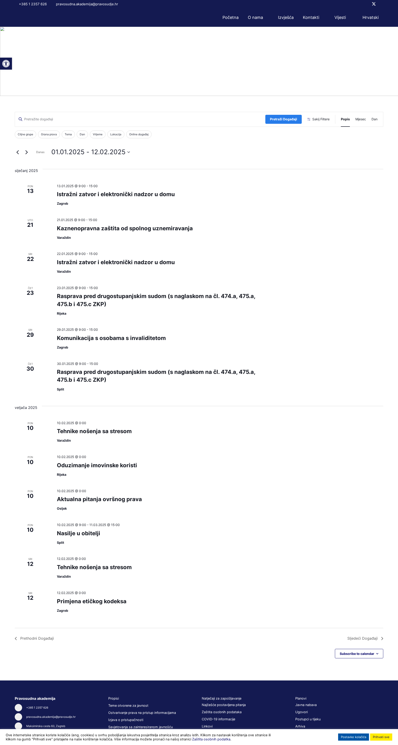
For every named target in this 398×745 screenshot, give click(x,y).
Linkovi (207, 726)
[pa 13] (34, 18)
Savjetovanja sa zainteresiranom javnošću (140, 727)
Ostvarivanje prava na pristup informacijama (142, 713)
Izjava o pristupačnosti (125, 720)
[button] (266, 17)
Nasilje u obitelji (78, 533)
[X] (374, 4)
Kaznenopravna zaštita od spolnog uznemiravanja (125, 228)
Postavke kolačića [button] (353, 737)
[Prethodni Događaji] (17, 152)
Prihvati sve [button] (381, 737)
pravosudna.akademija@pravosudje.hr (51, 716)
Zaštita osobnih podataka (222, 712)
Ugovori (301, 712)
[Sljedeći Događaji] (26, 152)
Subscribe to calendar (357, 654)
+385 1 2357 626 (37, 707)
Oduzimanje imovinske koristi (97, 465)
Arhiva (300, 726)
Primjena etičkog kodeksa (91, 601)
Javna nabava (306, 705)
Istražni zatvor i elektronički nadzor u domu (116, 194)
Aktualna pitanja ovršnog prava (99, 499)
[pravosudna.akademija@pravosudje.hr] (20, 717)
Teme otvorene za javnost (128, 705)
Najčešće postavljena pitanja (224, 705)
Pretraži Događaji (283, 119)
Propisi (113, 698)
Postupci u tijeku (308, 719)
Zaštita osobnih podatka (211, 739)
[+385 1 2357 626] (20, 707)
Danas (40, 152)
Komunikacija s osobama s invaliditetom (111, 338)
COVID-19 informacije (218, 719)
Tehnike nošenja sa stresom (94, 431)
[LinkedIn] (381, 4)
